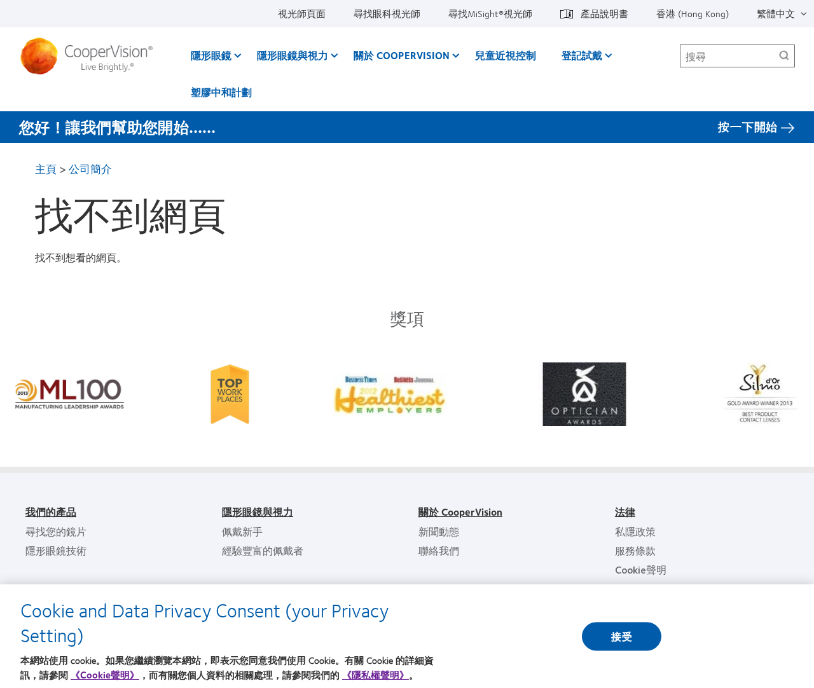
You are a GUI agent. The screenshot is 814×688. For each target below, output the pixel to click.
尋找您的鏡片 (55, 531)
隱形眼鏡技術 (55, 550)
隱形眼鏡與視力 (292, 55)
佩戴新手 (242, 531)
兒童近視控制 (505, 55)
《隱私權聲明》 (375, 674)
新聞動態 (438, 531)
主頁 (46, 168)
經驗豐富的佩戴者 (262, 550)
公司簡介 (90, 168)
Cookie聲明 (640, 569)
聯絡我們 (438, 550)
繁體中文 (776, 13)
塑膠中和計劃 (221, 92)
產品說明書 (604, 13)
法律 (625, 511)
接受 (621, 636)
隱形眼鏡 (211, 55)
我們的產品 (50, 511)
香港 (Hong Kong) (692, 13)
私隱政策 (635, 531)
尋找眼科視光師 (387, 13)
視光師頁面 (302, 13)
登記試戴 (582, 55)
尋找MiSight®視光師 (490, 13)
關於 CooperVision (402, 55)
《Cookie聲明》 (105, 674)
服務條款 (635, 550)
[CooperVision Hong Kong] (91, 56)
